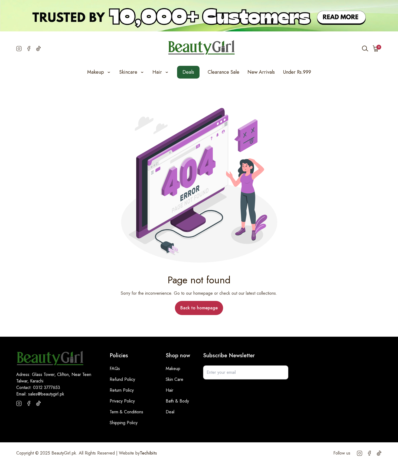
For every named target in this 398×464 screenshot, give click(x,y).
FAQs (115, 368)
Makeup (173, 368)
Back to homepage (199, 308)
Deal (170, 412)
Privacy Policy (122, 401)
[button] (376, 48)
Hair (169, 390)
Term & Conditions (126, 412)
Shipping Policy (124, 423)
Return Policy (122, 390)
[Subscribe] (281, 372)
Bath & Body (177, 401)
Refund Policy (122, 379)
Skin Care (174, 379)
